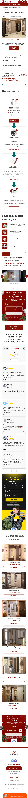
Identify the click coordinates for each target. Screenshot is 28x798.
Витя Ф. (9, 454)
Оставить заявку (14, 120)
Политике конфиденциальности (15, 316)
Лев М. (8, 401)
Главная (4, 7)
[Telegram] (13, 529)
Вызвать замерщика (14, 149)
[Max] (15, 529)
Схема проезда (14, 777)
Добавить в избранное (14, 780)
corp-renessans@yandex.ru (14, 771)
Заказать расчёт (14, 48)
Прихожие (12, 7)
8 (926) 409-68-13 (15, 115)
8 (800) (14, 764)
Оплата (21, 254)
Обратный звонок (14, 768)
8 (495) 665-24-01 (15, 112)
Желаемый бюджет (15, 307)
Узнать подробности (23, 75)
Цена (4, 254)
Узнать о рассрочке (14, 179)
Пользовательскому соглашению (11, 317)
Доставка (14, 254)
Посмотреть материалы (14, 327)
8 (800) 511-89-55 (15, 110)
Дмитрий (9, 384)
